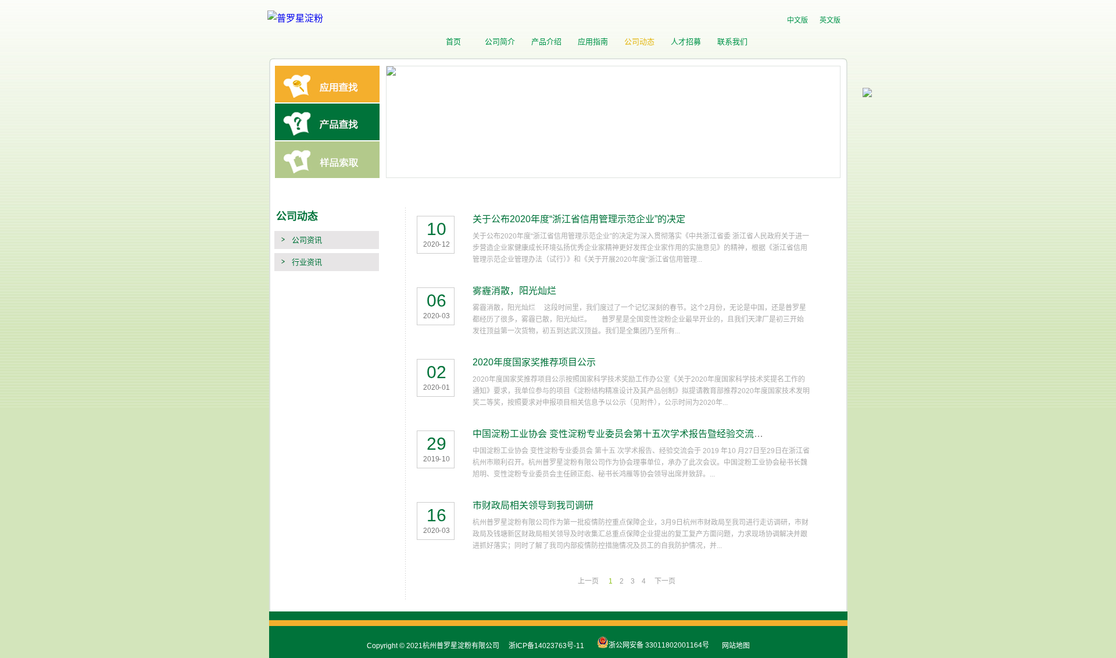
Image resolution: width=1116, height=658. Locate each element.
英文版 (830, 20)
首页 (453, 41)
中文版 (797, 20)
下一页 (664, 581)
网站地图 (734, 646)
